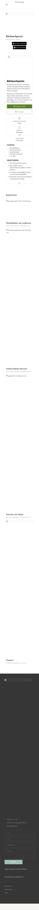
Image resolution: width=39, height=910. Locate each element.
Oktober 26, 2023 (25, 517)
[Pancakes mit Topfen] (19, 443)
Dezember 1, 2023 (25, 226)
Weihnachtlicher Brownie (16, 369)
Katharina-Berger (13, 226)
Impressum (8, 886)
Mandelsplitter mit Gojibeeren (18, 223)
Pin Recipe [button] (20, 112)
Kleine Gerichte (10, 39)
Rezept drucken (20, 47)
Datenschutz (8, 889)
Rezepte (18, 39)
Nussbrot (10, 660)
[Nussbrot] (19, 588)
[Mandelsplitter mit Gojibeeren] (19, 210)
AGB (6, 893)
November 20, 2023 (25, 371)
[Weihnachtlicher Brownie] (19, 297)
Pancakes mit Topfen (14, 514)
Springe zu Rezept (20, 43)
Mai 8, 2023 (23, 663)
